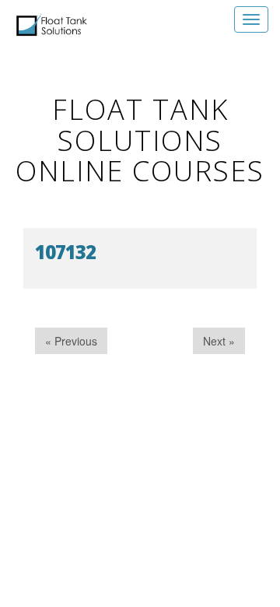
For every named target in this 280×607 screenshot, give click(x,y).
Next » (219, 341)
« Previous (71, 341)
